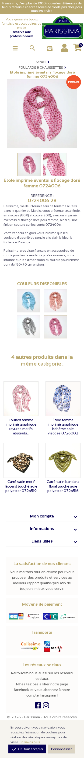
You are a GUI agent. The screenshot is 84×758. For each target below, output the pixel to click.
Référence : (42, 196)
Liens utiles (42, 541)
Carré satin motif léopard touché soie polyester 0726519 (21, 486)
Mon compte (42, 516)
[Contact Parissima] (50, 49)
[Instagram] (45, 707)
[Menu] (15, 48)
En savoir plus (30, 742)
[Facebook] (38, 707)
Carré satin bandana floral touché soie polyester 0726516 (63, 486)
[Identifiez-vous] (64, 48)
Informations (42, 528)
